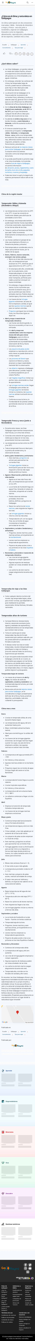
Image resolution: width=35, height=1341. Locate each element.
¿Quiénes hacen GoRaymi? (4, 1296)
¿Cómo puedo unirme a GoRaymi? (5, 1308)
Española (30, 548)
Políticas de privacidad (7, 1317)
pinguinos (23, 458)
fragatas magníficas (18, 378)
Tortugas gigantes (15, 465)
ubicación (10, 168)
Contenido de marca (7, 1320)
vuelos (32, 168)
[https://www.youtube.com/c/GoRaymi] (30, 1268)
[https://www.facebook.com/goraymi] (25, 1265)
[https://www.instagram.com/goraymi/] (25, 1268)
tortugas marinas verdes (20, 385)
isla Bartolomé (16, 537)
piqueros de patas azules (20, 349)
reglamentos (24, 168)
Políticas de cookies (7, 1322)
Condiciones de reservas (8, 1315)
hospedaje (23, 172)
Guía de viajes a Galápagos (20, 163)
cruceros (15, 172)
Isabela (12, 550)
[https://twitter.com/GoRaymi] (30, 1265)
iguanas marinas (20, 306)
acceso (17, 168)
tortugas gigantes (15, 390)
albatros (15, 368)
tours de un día (17, 170)
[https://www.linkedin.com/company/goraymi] (27, 1272)
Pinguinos (12, 311)
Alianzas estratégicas (25, 1317)
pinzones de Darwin (19, 359)
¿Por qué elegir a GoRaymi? (4, 1302)
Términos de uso (7, 1313)
